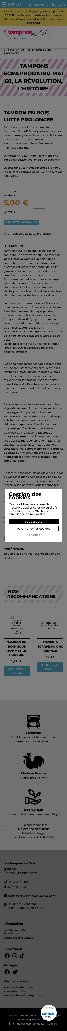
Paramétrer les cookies (33, 528)
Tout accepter (33, 521)
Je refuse (33, 534)
